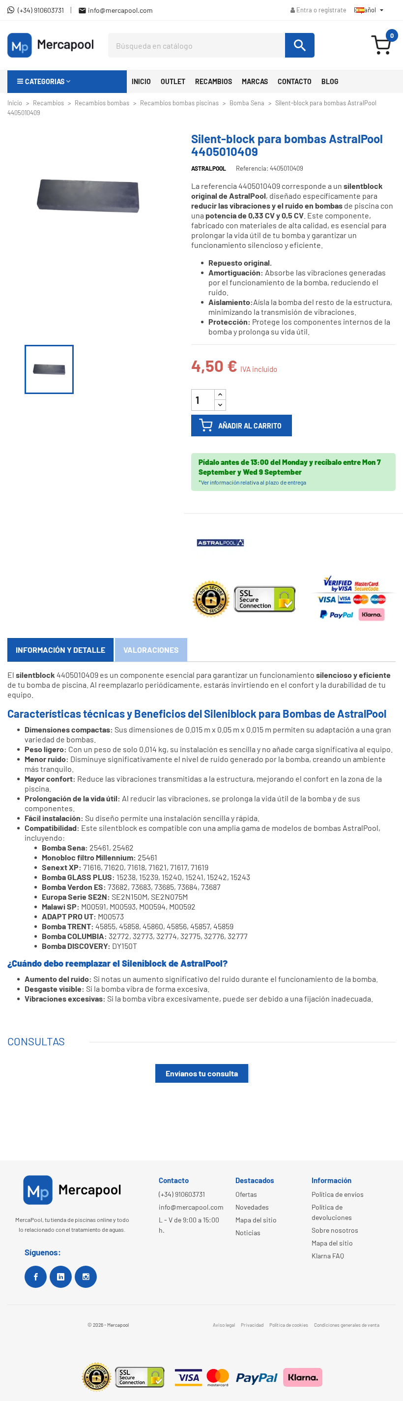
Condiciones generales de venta (346, 1325)
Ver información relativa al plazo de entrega (253, 482)
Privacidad (252, 1325)
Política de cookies (288, 1325)
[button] (67, 81)
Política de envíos (338, 1194)
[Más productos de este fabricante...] (220, 542)
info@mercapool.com (191, 1207)
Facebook (36, 1277)
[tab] (60, 650)
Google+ (61, 1277)
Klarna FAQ (328, 1255)
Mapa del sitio (256, 1220)
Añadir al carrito (250, 426)
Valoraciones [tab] (151, 649)
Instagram (86, 1277)
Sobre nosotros (335, 1230)
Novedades (252, 1207)
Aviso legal (224, 1325)
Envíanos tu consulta (202, 1073)
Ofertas (246, 1194)
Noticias (247, 1232)
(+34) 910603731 (182, 1194)
